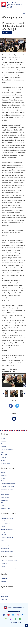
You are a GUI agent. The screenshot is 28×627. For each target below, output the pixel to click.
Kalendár (3, 472)
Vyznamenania (4, 492)
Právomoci (3, 441)
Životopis (3, 438)
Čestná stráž (4, 563)
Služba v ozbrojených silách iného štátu (10, 569)
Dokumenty (3, 526)
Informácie (3, 534)
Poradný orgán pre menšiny (7, 449)
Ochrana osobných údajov (7, 537)
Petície (2, 505)
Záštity (2, 503)
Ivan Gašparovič (4, 593)
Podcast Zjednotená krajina (7, 455)
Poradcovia (3, 446)
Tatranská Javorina (5, 543)
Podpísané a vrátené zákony (7, 486)
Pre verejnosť (4, 578)
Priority (3, 444)
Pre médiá (3, 581)
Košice (2, 540)
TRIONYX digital (17, 623)
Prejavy (3, 452)
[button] (24, 393)
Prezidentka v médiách (6, 508)
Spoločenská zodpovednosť (7, 551)
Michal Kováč (4, 599)
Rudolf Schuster (4, 596)
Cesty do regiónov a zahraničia (8, 483)
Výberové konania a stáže (7, 529)
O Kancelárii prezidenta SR (7, 518)
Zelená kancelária (5, 548)
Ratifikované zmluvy (6, 497)
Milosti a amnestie (5, 494)
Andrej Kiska (4, 591)
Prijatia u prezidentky (6, 481)
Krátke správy (4, 475)
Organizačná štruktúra (6, 523)
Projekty (3, 532)
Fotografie (3, 457)
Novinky (3, 478)
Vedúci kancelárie (5, 521)
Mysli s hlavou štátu (5, 463)
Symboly (3, 460)
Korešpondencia (4, 500)
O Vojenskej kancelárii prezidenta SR (9, 560)
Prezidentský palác (5, 545)
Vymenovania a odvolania (7, 489)
